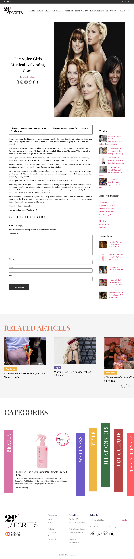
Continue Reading (21, 487)
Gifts (101, 218)
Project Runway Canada (107, 212)
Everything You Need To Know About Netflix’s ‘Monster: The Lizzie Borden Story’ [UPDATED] (116, 244)
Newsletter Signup (9, 2)
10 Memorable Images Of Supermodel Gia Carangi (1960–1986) (115, 151)
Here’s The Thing (97, 11)
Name (12, 259)
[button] (18, 82)
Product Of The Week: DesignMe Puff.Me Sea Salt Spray (116, 257)
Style (47, 11)
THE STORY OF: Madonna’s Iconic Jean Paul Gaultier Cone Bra (116, 160)
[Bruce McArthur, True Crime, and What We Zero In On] (25, 351)
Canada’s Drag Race (106, 215)
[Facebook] (92, 533)
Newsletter (103, 221)
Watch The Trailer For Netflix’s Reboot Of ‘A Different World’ (115, 295)
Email (12, 267)
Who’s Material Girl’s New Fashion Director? (72, 373)
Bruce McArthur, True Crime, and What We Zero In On (25, 375)
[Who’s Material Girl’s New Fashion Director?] (75, 350)
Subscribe (124, 520)
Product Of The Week (106, 208)
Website (12, 275)
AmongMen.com (104, 224)
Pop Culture (57, 11)
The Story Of (111, 11)
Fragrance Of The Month (107, 205)
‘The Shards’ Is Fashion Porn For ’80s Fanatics (116, 268)
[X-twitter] (99, 533)
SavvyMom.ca (103, 227)
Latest (32, 11)
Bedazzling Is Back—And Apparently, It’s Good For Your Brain (115, 282)
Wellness (69, 11)
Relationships (81, 11)
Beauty (40, 11)
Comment (13, 234)
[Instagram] (105, 533)
